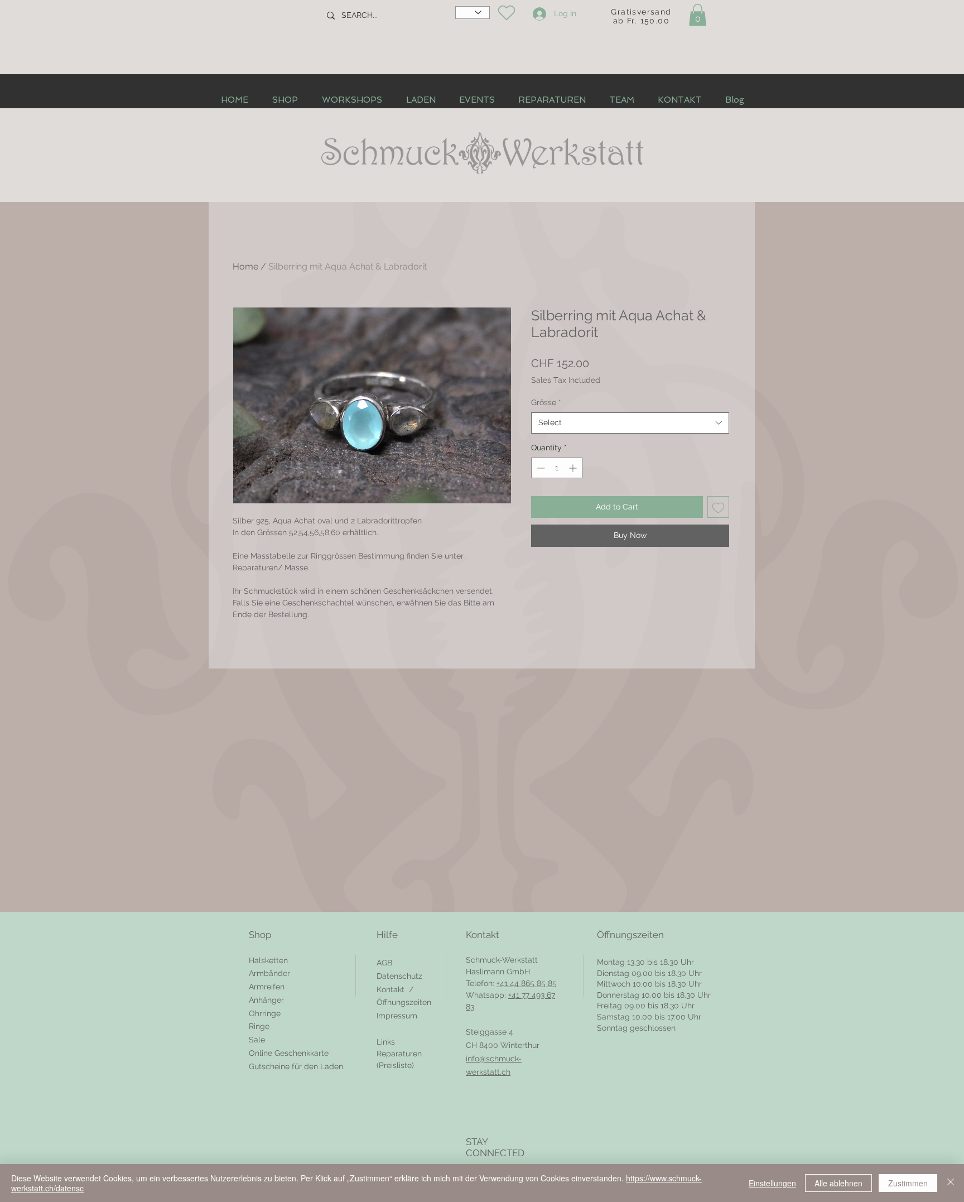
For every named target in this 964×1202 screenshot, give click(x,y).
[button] (697, 15)
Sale (257, 1039)
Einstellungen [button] (772, 1183)
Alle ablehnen (838, 1183)
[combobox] (630, 423)
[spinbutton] (557, 468)
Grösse (546, 402)
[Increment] (574, 468)
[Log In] (538, 14)
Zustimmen (908, 1183)
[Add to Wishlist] (718, 507)
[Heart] (506, 12)
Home (245, 266)
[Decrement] (540, 468)
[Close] (950, 1183)
